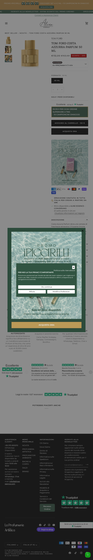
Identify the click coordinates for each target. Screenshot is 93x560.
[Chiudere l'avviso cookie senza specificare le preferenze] (73, 267)
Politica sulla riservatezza (64, 271)
